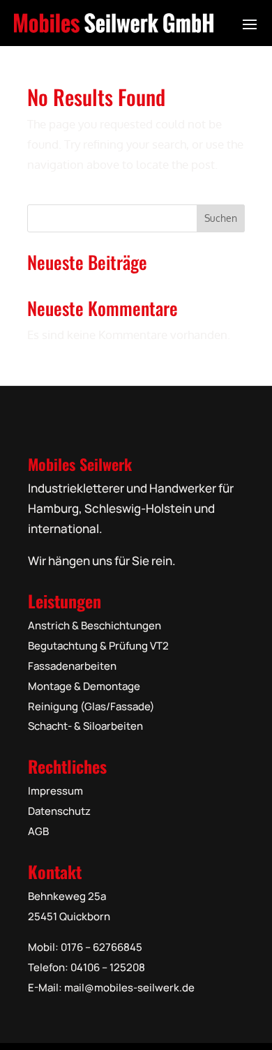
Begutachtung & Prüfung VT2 (98, 645)
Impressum (55, 790)
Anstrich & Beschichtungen (94, 625)
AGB (38, 831)
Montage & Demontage (84, 686)
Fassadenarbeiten (72, 666)
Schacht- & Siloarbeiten (85, 726)
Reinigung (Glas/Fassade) (91, 706)
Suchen (220, 218)
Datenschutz (59, 811)
